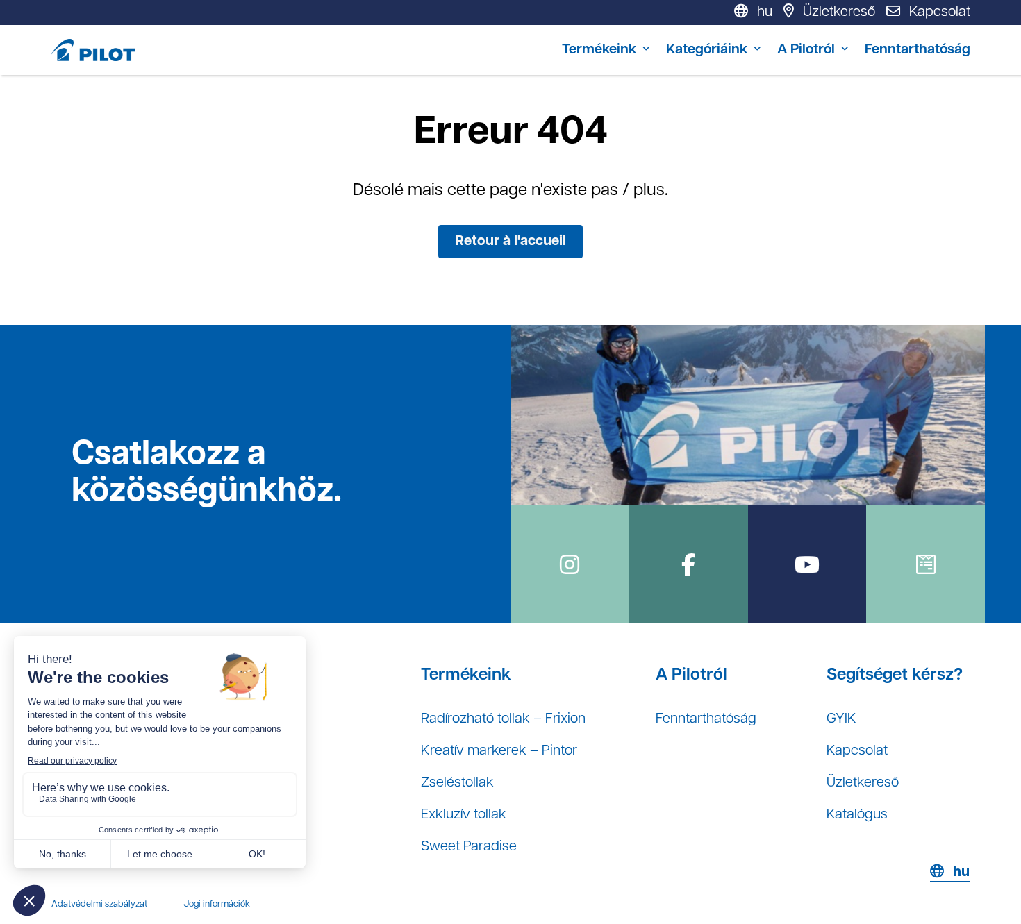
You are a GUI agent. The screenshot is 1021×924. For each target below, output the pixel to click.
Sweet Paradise (469, 847)
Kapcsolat (857, 751)
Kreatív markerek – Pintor (499, 751)
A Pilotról (806, 50)
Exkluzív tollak (463, 815)
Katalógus (857, 815)
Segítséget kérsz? (895, 675)
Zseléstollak (457, 783)
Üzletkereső (863, 783)
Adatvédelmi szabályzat (99, 904)
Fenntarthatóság (917, 50)
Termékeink (599, 50)
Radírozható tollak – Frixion (503, 719)
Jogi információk (216, 904)
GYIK (841, 719)
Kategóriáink (706, 50)
